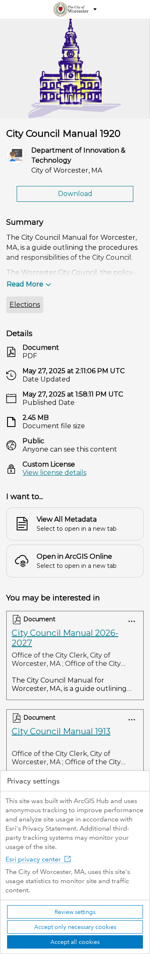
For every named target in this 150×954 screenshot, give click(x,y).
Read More (25, 284)
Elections (25, 305)
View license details (54, 473)
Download (75, 194)
